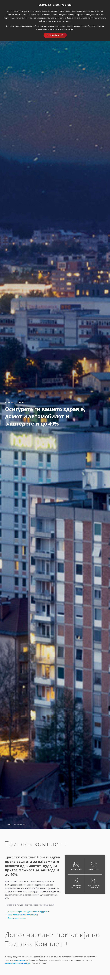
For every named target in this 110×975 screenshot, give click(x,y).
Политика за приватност (56, 21)
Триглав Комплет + (20, 824)
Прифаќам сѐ (55, 35)
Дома (9, 824)
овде (71, 29)
